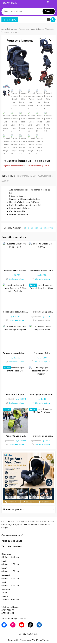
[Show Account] (48, 3)
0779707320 (7, 610)
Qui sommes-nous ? (12, 535)
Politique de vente (11, 540)
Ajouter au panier (43, 320)
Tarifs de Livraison (11, 546)
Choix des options (16, 279)
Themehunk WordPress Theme (34, 640)
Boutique (13, 29)
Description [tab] (8, 176)
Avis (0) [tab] (5, 181)
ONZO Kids (9, 3)
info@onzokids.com (10, 607)
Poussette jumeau (37, 29)
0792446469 (7, 613)
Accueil (4, 29)
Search (48, 11)
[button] (50, 40)
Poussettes (23, 29)
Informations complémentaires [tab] (35, 176)
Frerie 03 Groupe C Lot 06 (13, 618)
